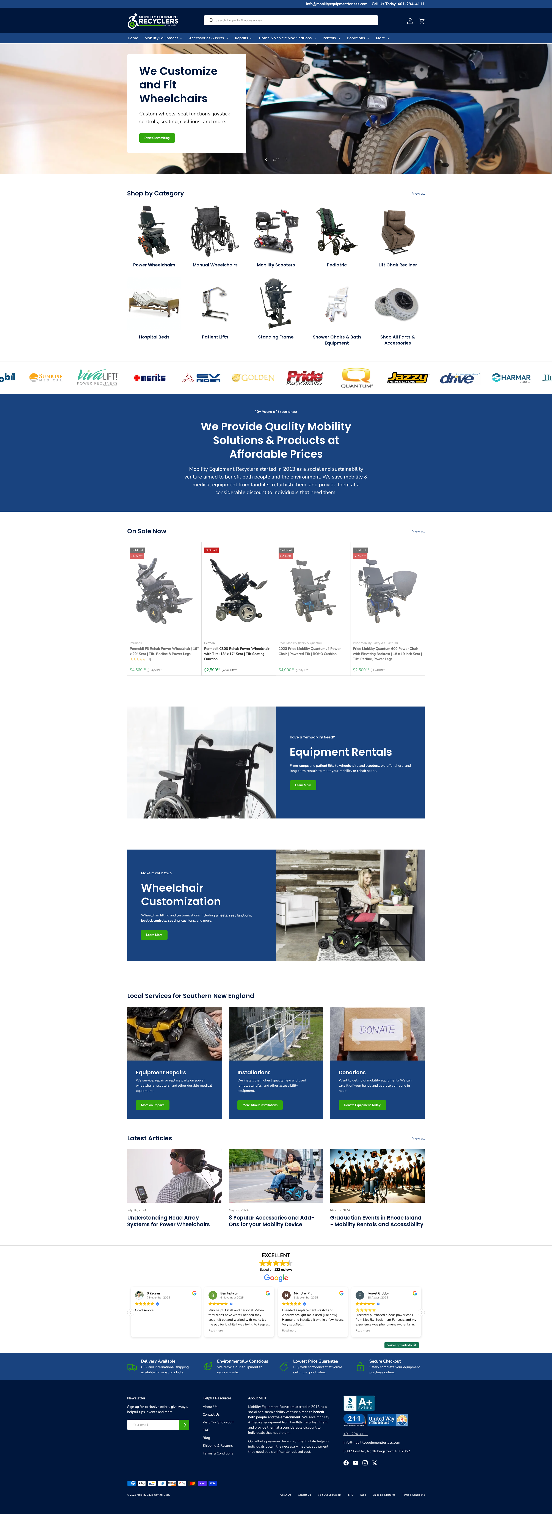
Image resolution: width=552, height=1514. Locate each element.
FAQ (206, 1430)
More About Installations (260, 1105)
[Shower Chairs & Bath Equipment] (337, 303)
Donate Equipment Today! (362, 1105)
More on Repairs (152, 1105)
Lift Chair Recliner (398, 265)
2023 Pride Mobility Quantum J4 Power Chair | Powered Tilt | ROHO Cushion (310, 651)
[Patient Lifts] (215, 303)
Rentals (329, 38)
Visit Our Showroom (218, 1422)
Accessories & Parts (206, 38)
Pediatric (337, 265)
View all (418, 193)
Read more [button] (142, 1331)
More (380, 38)
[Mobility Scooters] (276, 231)
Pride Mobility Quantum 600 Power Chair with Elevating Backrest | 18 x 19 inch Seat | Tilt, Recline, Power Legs (387, 653)
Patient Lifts (215, 337)
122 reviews (283, 1269)
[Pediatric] (337, 231)
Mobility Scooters (276, 265)
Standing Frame (276, 337)
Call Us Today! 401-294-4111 (398, 3)
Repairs (241, 38)
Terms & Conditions (218, 1453)
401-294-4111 (355, 1434)
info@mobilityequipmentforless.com (336, 3)
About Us (210, 1406)
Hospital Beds (154, 337)
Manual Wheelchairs (215, 265)
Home (133, 38)
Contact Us (211, 1414)
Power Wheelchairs (154, 265)
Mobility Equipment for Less (153, 1495)
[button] (422, 21)
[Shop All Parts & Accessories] (398, 303)
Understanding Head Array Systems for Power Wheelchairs (168, 1221)
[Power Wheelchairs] (154, 231)
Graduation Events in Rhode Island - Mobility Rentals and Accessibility (376, 1221)
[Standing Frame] (276, 303)
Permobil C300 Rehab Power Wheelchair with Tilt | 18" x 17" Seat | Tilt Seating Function (237, 653)
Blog (206, 1437)
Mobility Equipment (161, 38)
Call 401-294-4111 (188, 137)
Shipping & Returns (218, 1445)
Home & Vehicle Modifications (285, 38)
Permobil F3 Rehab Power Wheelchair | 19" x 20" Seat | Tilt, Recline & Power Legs (164, 651)
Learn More (152, 137)
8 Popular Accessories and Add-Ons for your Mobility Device (271, 1221)
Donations (356, 38)
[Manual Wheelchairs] (215, 231)
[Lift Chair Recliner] (398, 231)
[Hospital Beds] (154, 303)
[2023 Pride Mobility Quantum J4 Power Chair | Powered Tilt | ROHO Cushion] (313, 591)
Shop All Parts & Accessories (397, 340)
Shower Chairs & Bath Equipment (337, 340)
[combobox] (291, 20)
